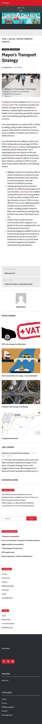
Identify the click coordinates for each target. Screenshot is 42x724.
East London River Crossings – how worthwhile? (20, 376)
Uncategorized (7, 598)
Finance (4, 582)
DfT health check (8, 552)
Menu (7, 3)
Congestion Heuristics (10, 438)
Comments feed (8, 623)
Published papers (8, 586)
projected (16, 147)
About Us (20, 8)
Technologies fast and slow (12, 548)
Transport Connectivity (10, 536)
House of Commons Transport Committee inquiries (21, 540)
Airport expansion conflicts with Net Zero (17, 556)
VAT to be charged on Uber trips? (14, 344)
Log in (4, 616)
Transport (15, 49)
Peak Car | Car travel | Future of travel (15, 453)
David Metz (21, 307)
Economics (6, 578)
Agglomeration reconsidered (12, 544)
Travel (4, 594)
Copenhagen (25, 192)
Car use (5, 49)
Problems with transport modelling (15, 407)
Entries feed (6, 620)
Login (21, 10)
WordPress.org (7, 627)
